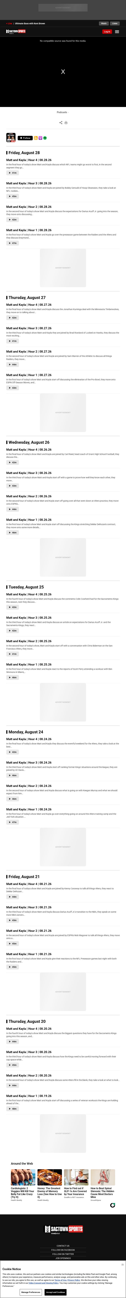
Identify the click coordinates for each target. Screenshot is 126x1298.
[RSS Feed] (36, 138)
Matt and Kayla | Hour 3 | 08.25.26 (28, 617)
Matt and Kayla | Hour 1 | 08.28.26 (28, 230)
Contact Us (63, 1246)
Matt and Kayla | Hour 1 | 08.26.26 (28, 520)
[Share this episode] (60, 122)
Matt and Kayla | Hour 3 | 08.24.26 (28, 762)
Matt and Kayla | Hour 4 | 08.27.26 (28, 305)
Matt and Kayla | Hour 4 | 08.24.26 (28, 739)
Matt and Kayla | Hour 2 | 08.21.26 (28, 931)
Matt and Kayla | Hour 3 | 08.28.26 (28, 183)
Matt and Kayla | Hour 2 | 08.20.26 (28, 1075)
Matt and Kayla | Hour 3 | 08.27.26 (28, 328)
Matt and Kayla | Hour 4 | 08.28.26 (28, 160)
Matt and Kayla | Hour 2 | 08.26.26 (28, 496)
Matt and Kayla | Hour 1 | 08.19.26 (28, 1096)
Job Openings (63, 1258)
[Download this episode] (66, 122)
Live (10, 23)
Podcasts (62, 112)
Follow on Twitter (63, 1254)
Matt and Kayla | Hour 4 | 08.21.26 (28, 884)
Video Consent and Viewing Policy (44, 1283)
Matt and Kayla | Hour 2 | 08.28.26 (28, 207)
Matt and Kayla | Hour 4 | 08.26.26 (28, 449)
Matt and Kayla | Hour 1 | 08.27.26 (28, 375)
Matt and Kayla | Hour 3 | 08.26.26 (28, 473)
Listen (114, 23)
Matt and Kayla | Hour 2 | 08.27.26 (28, 351)
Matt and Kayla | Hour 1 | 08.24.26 (28, 809)
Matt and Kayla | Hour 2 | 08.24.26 (28, 786)
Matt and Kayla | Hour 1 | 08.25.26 (28, 664)
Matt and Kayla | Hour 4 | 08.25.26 (28, 594)
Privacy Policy (73, 1280)
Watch (103, 23)
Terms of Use (61, 1280)
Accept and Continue (55, 1292)
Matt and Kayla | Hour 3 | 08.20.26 (28, 1052)
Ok (123, 1264)
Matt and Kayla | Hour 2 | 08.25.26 (28, 641)
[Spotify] (45, 138)
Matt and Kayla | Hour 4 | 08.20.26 (28, 1028)
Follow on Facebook (63, 1250)
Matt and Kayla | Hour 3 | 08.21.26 (28, 907)
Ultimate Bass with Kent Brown (30, 23)
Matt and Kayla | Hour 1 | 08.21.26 (28, 954)
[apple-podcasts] (40, 138)
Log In (107, 31)
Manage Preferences (30, 1292)
